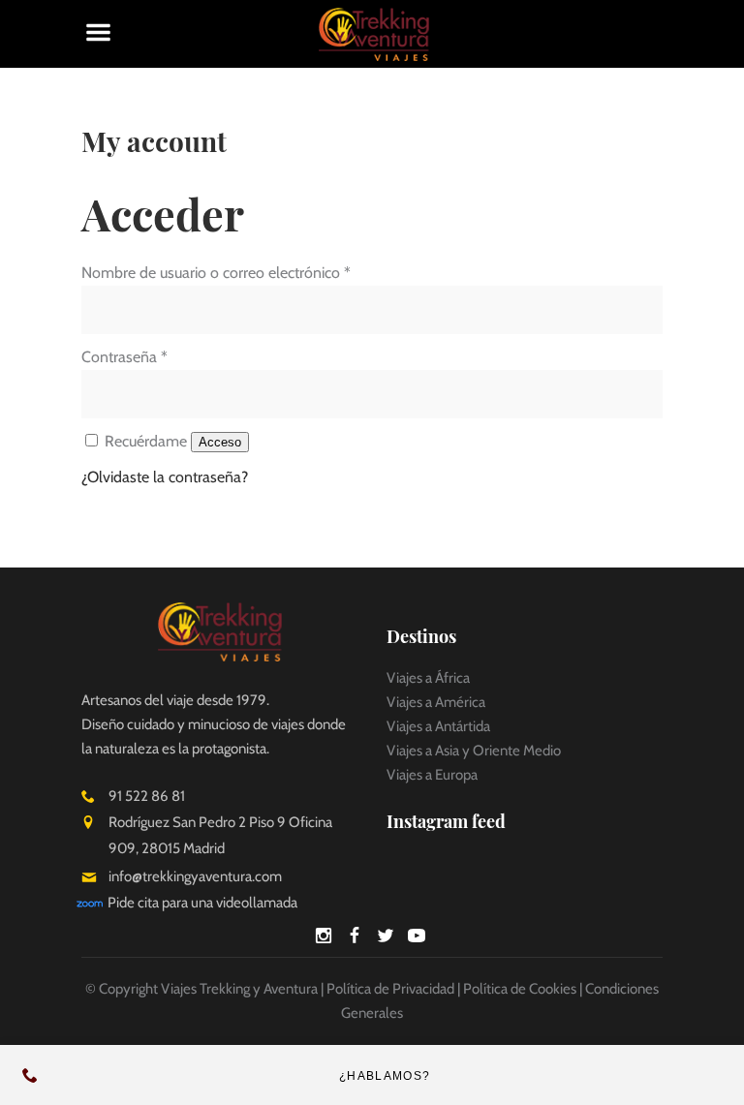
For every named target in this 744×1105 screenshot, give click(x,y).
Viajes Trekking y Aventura (239, 989)
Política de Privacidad (390, 989)
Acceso (220, 442)
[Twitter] (385, 939)
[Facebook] (354, 939)
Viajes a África (428, 678)
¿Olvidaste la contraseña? (164, 477)
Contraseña (124, 357)
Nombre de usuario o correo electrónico (216, 272)
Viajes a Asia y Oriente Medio (474, 750)
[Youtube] (416, 939)
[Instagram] (323, 939)
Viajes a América (436, 702)
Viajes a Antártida (438, 726)
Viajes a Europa (432, 774)
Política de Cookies (519, 989)
